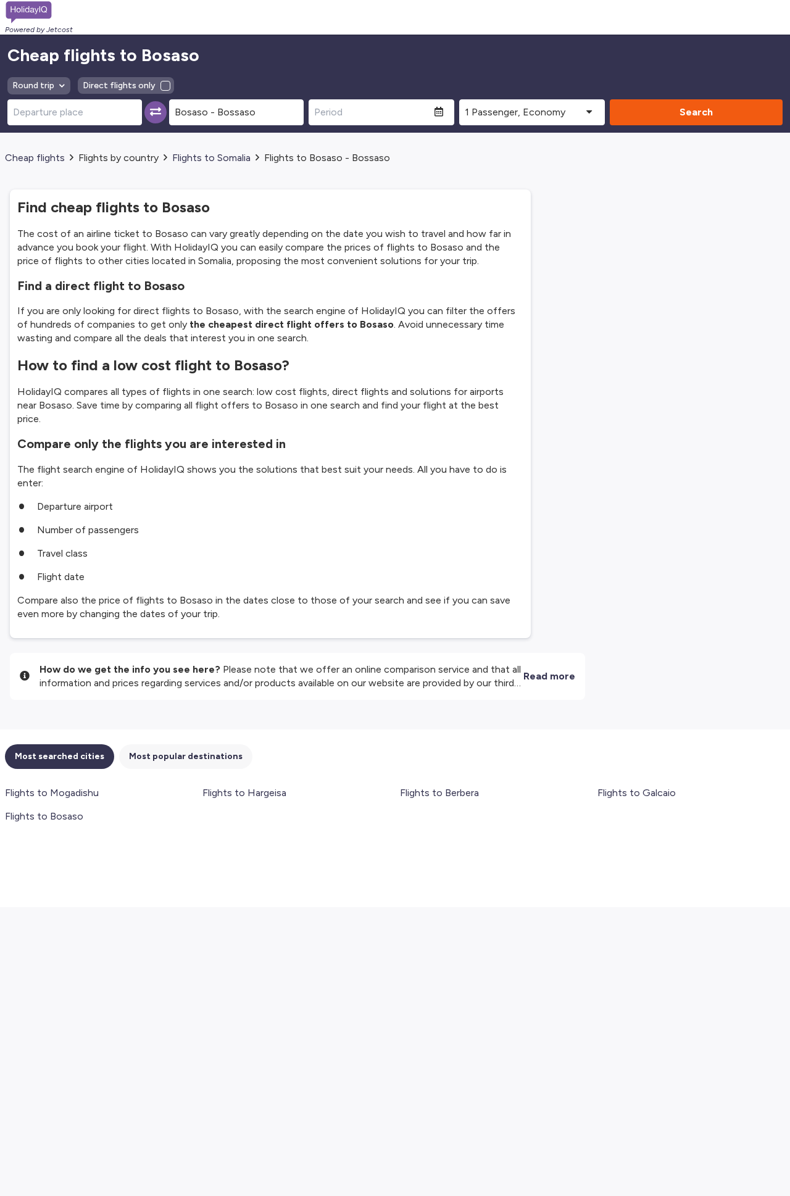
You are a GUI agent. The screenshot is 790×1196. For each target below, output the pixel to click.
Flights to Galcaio (636, 793)
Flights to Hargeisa (244, 793)
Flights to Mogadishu (52, 793)
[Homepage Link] (39, 12)
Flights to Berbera (439, 793)
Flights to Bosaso (44, 816)
